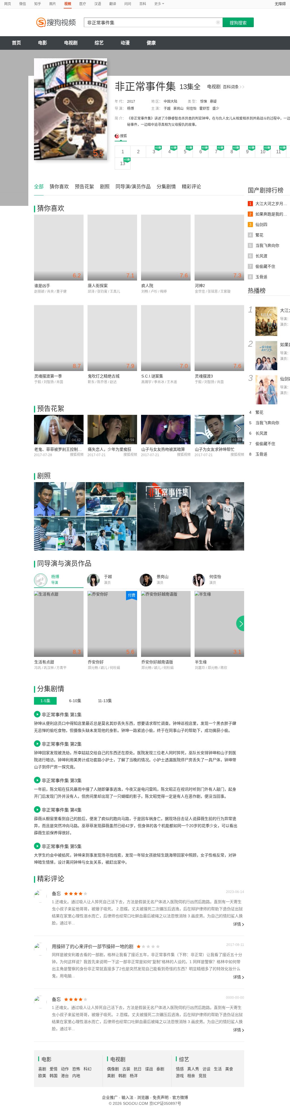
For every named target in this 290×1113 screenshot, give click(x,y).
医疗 (82, 4)
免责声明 (161, 1097)
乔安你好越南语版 (157, 662)
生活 (218, 1069)
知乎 (37, 4)
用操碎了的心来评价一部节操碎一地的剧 (92, 946)
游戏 (180, 1075)
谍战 (149, 1069)
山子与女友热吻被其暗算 (163, 449)
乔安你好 (96, 662)
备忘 (56, 893)
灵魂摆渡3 (204, 376)
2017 (131, 101)
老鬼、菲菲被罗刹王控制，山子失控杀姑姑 (72, 449)
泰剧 (160, 1069)
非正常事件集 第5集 (62, 846)
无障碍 (280, 4)
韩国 (53, 1075)
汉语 (97, 4)
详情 (237, 924)
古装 (126, 1069)
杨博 (130, 109)
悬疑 (213, 101)
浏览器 (143, 1097)
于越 (167, 109)
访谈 (206, 1069)
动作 (65, 1069)
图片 (52, 4)
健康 (151, 42)
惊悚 (203, 101)
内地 (76, 1075)
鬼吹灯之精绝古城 (104, 376)
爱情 (53, 1069)
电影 (42, 42)
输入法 (127, 1097)
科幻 (87, 1069)
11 (278, 151)
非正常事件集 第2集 (62, 744)
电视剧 (71, 42)
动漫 (125, 42)
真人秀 (193, 1069)
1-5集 (45, 700)
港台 (65, 1075)
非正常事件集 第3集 (62, 780)
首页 (16, 42)
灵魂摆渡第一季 (48, 376)
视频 (67, 4)
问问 (127, 4)
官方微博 (180, 1097)
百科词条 (231, 87)
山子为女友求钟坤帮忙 (214, 449)
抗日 (138, 1069)
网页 (7, 4)
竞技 (202, 1075)
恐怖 (76, 1069)
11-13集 (105, 700)
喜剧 (42, 1069)
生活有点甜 (44, 662)
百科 (142, 4)
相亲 (191, 1075)
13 (122, 163)
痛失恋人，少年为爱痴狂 (109, 449)
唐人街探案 (98, 285)
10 (262, 151)
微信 (22, 4)
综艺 (99, 42)
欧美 (42, 1075)
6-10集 (75, 700)
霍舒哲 (204, 109)
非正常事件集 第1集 (62, 714)
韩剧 (122, 1075)
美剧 (111, 1075)
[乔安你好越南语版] (166, 624)
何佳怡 (191, 109)
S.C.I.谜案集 (152, 376)
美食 (229, 1069)
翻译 (112, 4)
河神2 (200, 285)
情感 (180, 1069)
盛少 (215, 109)
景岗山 (178, 109)
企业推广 (110, 1097)
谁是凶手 (42, 285)
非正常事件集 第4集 (62, 809)
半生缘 (201, 662)
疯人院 (147, 285)
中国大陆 (170, 101)
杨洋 (134, 1075)
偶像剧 (113, 1069)
